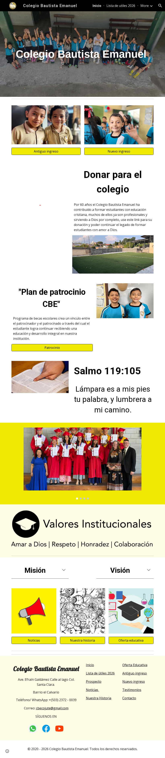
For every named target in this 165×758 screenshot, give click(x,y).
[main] (82, 54)
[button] (160, 5)
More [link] (144, 5)
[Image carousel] (82, 464)
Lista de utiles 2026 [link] (120, 5)
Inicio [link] (97, 5)
